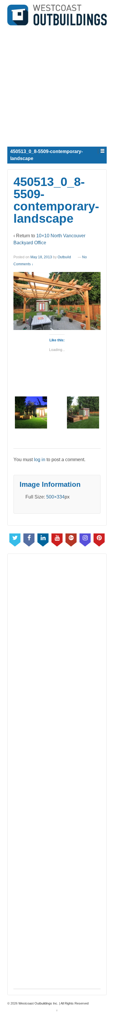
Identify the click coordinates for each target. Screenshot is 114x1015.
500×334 (55, 496)
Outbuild (64, 257)
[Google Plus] (71, 538)
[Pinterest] (99, 538)
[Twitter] (15, 538)
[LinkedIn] (43, 538)
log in (39, 459)
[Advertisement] (57, 85)
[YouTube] (57, 538)
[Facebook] (29, 538)
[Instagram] (85, 538)
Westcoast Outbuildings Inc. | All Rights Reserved (53, 1003)
